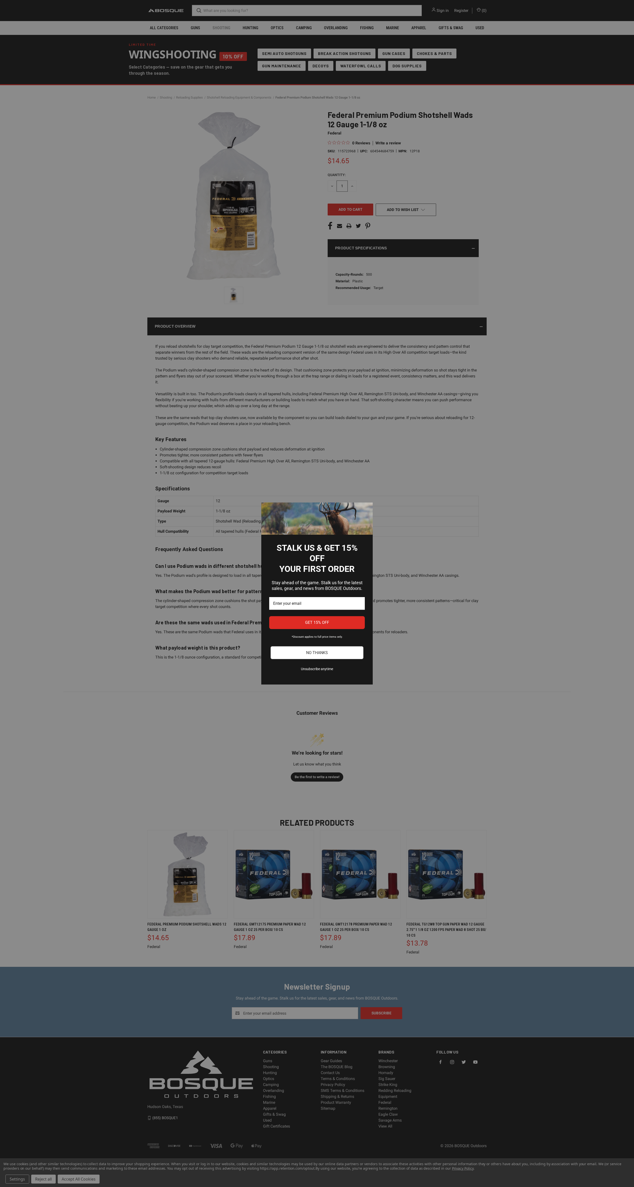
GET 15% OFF (317, 622)
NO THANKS (317, 652)
